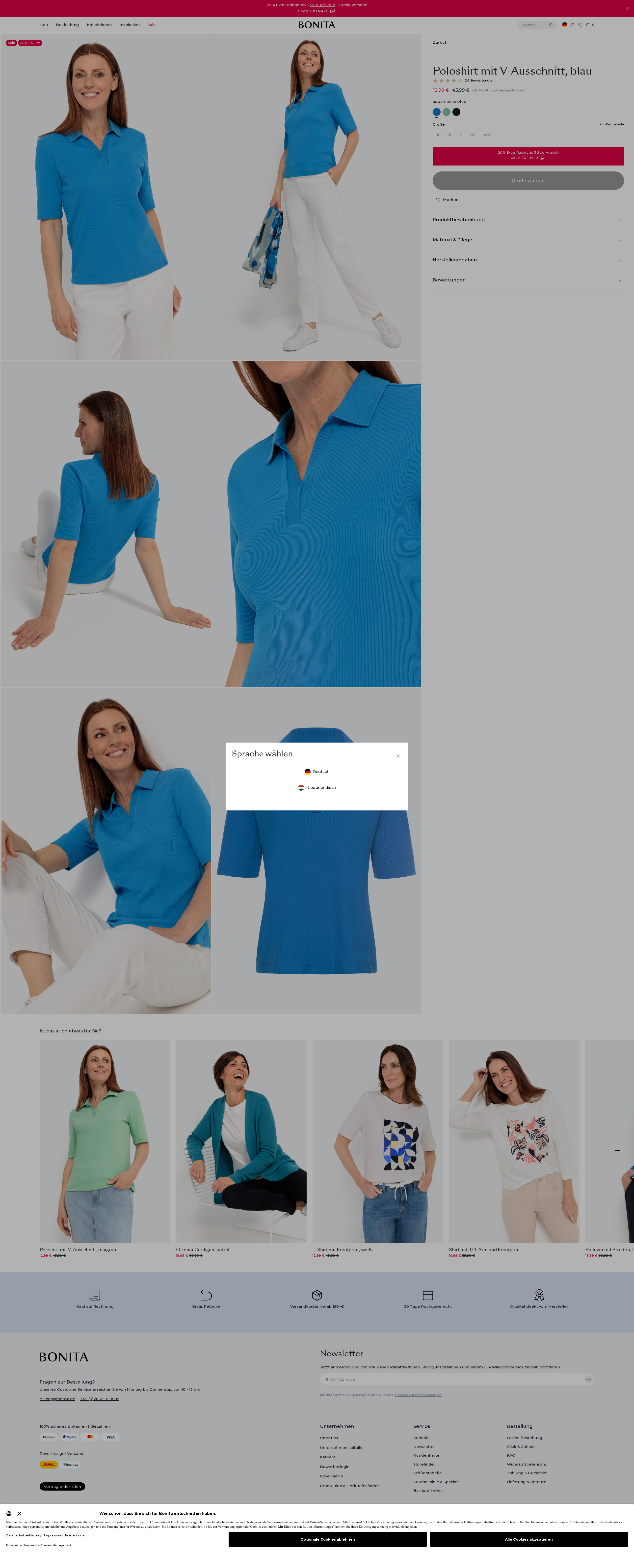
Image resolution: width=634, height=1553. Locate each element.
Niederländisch (321, 787)
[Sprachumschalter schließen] (398, 756)
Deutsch (321, 771)
